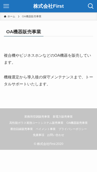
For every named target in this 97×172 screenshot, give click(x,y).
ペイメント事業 (46, 128)
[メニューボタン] (6, 6)
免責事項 (38, 134)
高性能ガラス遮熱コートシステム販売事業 (36, 122)
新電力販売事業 (63, 116)
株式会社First (48, 6)
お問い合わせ (55, 134)
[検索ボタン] (91, 6)
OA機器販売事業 (77, 122)
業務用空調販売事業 (37, 116)
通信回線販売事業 (21, 128)
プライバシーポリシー (72, 128)
